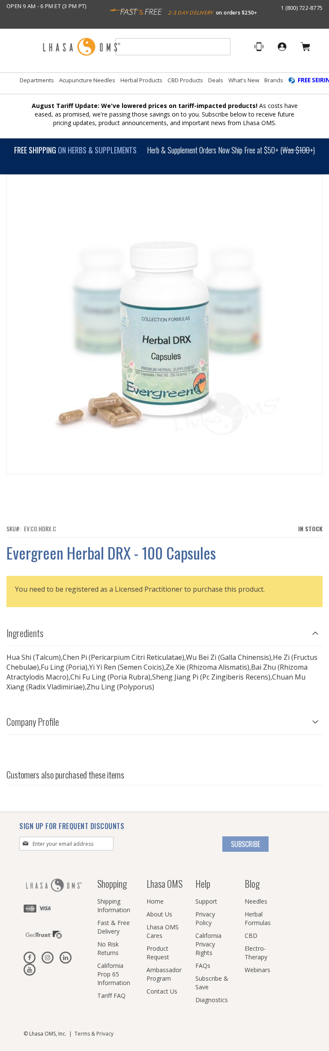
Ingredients (24, 633)
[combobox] (173, 46)
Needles (256, 901)
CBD (251, 935)
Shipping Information (113, 905)
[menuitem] (37, 80)
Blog (252, 883)
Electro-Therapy (256, 952)
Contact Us (162, 991)
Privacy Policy (205, 918)
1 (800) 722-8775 (302, 8)
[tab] (164, 631)
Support (206, 901)
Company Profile (32, 721)
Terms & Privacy (94, 1033)
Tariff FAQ (111, 995)
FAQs (202, 965)
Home (155, 901)
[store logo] (81, 47)
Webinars (257, 970)
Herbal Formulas (258, 918)
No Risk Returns (108, 948)
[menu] (164, 83)
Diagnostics (211, 1000)
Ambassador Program (164, 974)
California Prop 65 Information (113, 974)
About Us (159, 914)
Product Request (158, 952)
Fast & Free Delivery (113, 927)
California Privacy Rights (208, 944)
